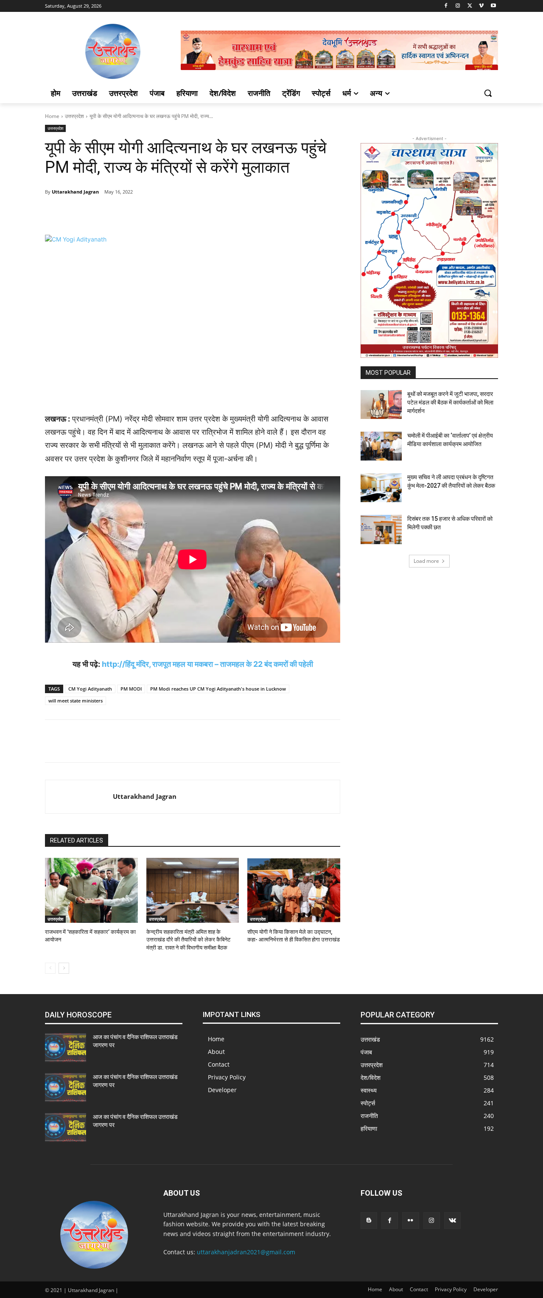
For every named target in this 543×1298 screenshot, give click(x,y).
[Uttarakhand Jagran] (79, 796)
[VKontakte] (452, 1220)
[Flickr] (410, 1220)
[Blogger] (369, 1220)
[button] (488, 93)
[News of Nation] (113, 51)
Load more (426, 561)
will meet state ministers (75, 700)
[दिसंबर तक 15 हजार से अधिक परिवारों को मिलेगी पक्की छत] (381, 529)
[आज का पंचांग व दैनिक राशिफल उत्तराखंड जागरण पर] (65, 1047)
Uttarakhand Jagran (75, 191)
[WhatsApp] (162, 213)
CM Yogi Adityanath (90, 689)
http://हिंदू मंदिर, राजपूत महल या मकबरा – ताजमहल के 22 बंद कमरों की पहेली (207, 664)
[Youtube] (493, 6)
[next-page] (64, 968)
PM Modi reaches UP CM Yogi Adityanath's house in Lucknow (218, 689)
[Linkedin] (181, 213)
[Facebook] (446, 6)
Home (52, 116)
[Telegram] (123, 213)
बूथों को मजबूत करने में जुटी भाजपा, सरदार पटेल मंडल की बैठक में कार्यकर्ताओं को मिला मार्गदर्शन (450, 402)
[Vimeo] (481, 6)
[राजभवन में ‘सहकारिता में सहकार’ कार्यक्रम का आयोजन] (91, 890)
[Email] (201, 213)
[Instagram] (458, 6)
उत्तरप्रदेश (74, 116)
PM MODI (131, 689)
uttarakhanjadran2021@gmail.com (246, 1252)
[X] (470, 6)
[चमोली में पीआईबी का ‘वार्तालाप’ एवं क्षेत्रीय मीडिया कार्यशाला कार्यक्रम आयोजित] (381, 446)
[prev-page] (50, 968)
